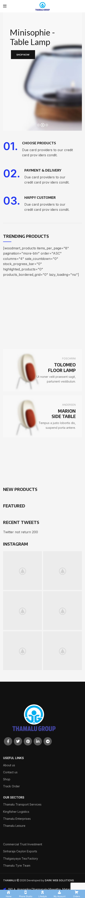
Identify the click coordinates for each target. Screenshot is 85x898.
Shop (6, 779)
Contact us (10, 772)
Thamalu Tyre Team (16, 865)
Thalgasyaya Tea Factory (20, 858)
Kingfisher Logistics (16, 811)
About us (9, 765)
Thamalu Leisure (14, 825)
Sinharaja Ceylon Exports (20, 851)
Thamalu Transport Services (22, 804)
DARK (48, 880)
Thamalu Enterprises (17, 818)
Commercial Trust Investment (22, 844)
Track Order (11, 786)
